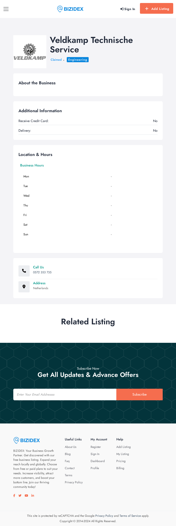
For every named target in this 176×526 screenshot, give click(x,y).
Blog (68, 454)
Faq (67, 461)
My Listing (122, 454)
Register (96, 447)
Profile (95, 468)
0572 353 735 (42, 272)
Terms (68, 475)
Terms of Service (130, 516)
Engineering (77, 59)
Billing (120, 468)
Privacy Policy (74, 482)
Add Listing (160, 8)
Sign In (95, 454)
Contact (69, 468)
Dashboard (98, 461)
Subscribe (139, 394)
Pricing (121, 461)
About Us (70, 447)
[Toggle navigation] (6, 9)
